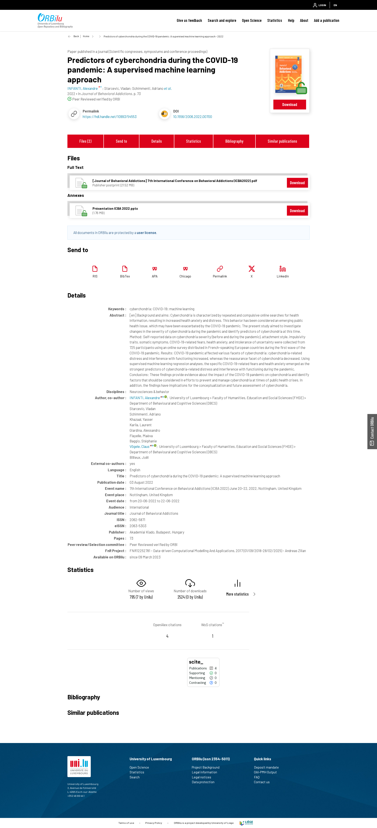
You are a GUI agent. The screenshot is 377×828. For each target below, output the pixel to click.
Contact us (262, 782)
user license (146, 232)
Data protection (203, 782)
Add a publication (326, 20)
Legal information (204, 772)
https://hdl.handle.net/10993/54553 (110, 116)
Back (76, 36)
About (304, 20)
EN (335, 5)
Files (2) (85, 141)
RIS (95, 276)
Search (135, 777)
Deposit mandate (266, 767)
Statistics (274, 20)
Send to (121, 141)
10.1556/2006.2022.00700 (192, 116)
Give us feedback (189, 20)
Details (156, 141)
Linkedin (283, 276)
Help (291, 20)
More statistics (237, 593)
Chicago (185, 276)
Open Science (252, 20)
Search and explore (222, 20)
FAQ (257, 777)
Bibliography (234, 141)
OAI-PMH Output (265, 772)
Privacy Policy (153, 822)
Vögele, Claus (140, 446)
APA (155, 276)
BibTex (125, 276)
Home (86, 36)
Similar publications (282, 141)
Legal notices (201, 777)
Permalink (220, 276)
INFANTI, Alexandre (145, 397)
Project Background (205, 767)
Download (289, 104)
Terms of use (126, 822)
